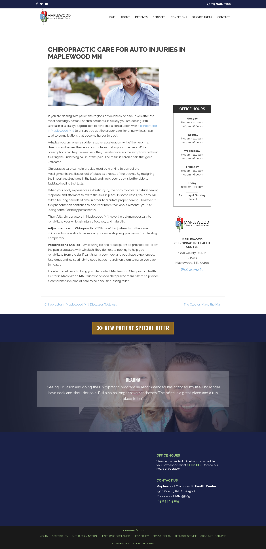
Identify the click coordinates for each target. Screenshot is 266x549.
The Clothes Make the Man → (204, 304)
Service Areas (202, 17)
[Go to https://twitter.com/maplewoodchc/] (41, 4)
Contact (223, 17)
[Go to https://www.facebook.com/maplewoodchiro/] (36, 4)
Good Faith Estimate (213, 536)
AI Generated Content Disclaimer (133, 543)
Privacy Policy (162, 536)
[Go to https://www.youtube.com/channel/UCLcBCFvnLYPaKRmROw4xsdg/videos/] (46, 4)
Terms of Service (186, 536)
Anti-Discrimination (84, 536)
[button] (133, 328)
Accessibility (60, 536)
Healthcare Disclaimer (115, 536)
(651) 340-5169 (219, 4)
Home (111, 17)
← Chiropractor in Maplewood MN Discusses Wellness (79, 304)
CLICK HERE (195, 465)
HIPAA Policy (141, 536)
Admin (44, 536)
